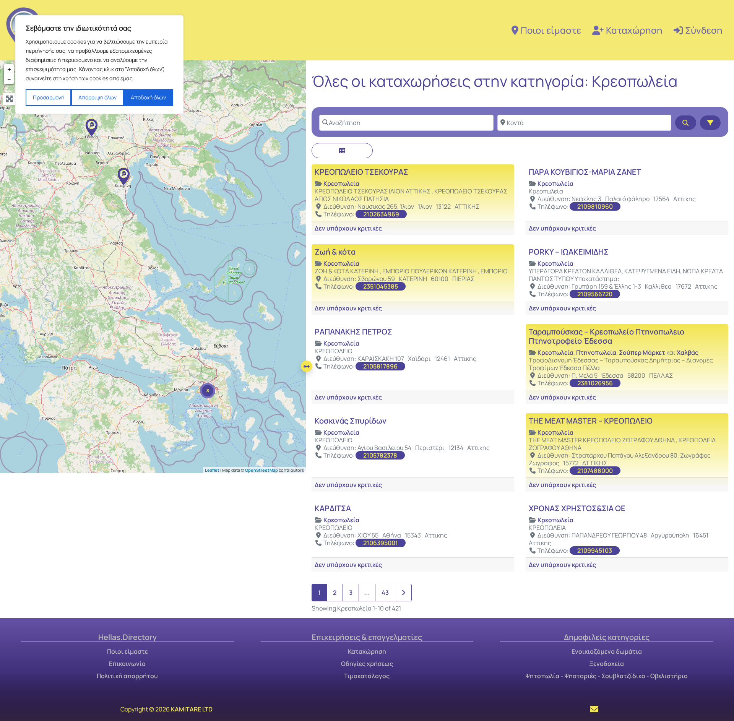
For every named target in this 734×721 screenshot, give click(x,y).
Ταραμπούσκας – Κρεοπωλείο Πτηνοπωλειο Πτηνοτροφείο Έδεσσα (606, 336)
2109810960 (595, 206)
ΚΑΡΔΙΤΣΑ (333, 508)
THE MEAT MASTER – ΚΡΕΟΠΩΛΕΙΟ (591, 421)
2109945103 (594, 550)
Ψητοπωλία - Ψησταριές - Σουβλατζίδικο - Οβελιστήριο (606, 676)
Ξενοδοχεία (606, 663)
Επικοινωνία (127, 663)
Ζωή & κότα (335, 252)
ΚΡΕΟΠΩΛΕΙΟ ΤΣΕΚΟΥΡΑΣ (361, 172)
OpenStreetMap (261, 470)
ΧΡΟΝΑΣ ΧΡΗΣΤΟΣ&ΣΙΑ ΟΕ (577, 508)
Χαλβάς (687, 352)
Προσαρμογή (48, 97)
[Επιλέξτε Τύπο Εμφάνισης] (342, 150)
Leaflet (212, 470)
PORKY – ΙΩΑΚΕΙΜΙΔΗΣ (569, 252)
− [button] (9, 79)
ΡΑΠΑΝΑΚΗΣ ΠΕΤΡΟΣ (353, 331)
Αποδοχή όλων (148, 97)
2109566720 (594, 294)
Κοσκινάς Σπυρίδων (350, 421)
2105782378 (380, 455)
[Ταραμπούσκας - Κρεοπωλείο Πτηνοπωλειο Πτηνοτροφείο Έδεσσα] (91, 127)
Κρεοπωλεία (341, 183)
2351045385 (380, 286)
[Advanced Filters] (710, 122)
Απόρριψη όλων (97, 97)
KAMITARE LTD (192, 709)
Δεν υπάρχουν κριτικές (348, 228)
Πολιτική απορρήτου (127, 676)
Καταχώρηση (634, 30)
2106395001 (380, 543)
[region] (99, 64)
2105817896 (380, 366)
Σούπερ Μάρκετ (642, 352)
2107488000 (595, 470)
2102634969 (381, 214)
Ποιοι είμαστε (551, 30)
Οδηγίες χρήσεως (367, 663)
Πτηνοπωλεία (596, 352)
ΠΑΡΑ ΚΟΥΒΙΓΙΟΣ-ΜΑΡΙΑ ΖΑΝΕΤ (585, 172)
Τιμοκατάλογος (367, 676)
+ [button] (9, 69)
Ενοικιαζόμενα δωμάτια (607, 651)
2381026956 (595, 383)
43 (385, 592)
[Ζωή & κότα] (123, 176)
